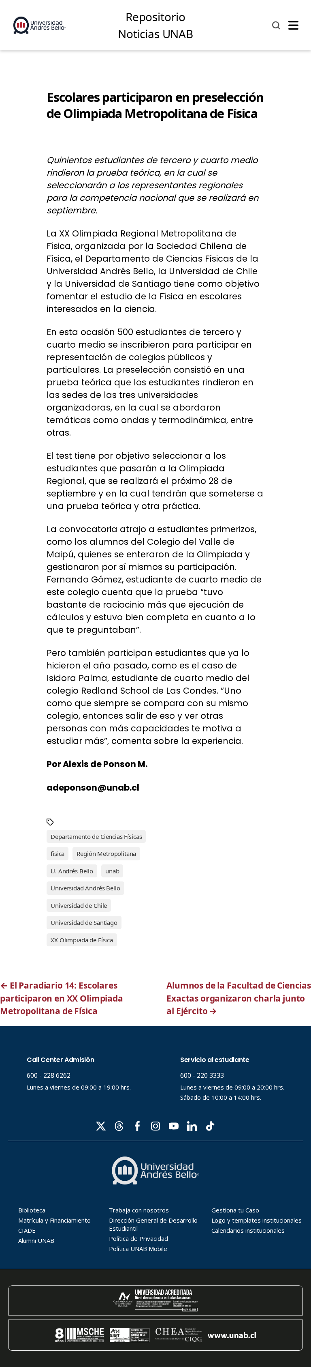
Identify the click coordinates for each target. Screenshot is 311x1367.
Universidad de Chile (79, 905)
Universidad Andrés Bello (85, 888)
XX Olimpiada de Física (82, 940)
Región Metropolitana (106, 853)
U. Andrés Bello (72, 871)
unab (112, 871)
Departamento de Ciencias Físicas (96, 836)
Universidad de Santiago (84, 922)
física (57, 853)
